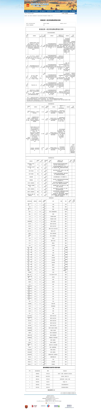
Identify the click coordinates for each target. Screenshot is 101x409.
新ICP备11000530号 (55, 398)
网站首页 (29, 11)
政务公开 (51, 11)
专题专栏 (73, 11)
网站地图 (60, 401)
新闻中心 (43, 11)
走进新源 (36, 11)
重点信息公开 (45, 15)
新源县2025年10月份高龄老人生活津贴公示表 (69, 393)
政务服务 (58, 11)
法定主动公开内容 (40, 15)
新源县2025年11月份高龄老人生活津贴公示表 (69, 392)
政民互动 (66, 11)
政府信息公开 (35, 15)
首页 (28, 15)
